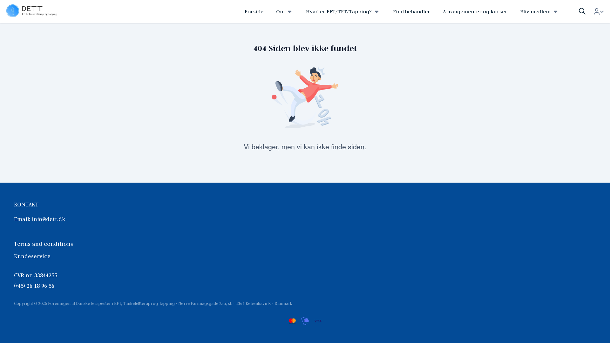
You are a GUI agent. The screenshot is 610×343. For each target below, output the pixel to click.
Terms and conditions (43, 243)
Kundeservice (32, 256)
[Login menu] (599, 12)
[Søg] (582, 11)
